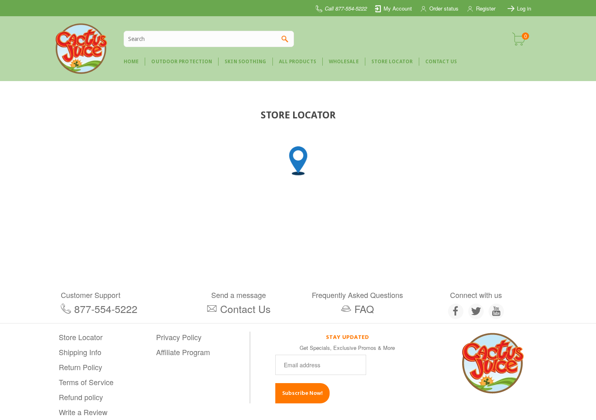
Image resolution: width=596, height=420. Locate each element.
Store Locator (81, 337)
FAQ (364, 308)
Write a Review (83, 412)
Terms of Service (86, 382)
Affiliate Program (183, 352)
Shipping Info (80, 352)
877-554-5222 (105, 308)
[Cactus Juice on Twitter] (476, 311)
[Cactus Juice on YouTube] (496, 311)
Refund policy (81, 397)
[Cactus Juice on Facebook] (455, 311)
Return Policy (80, 367)
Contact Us (245, 308)
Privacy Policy (179, 337)
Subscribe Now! (302, 393)
